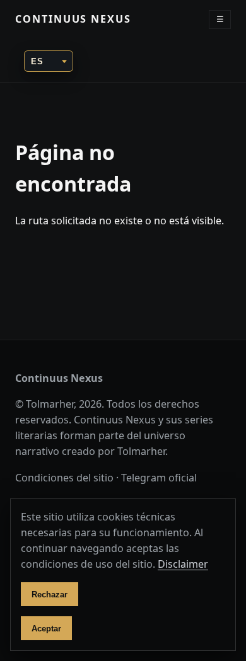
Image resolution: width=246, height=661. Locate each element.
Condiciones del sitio (64, 478)
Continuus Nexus (73, 19)
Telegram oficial (159, 478)
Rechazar (49, 594)
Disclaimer (183, 564)
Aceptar (46, 628)
